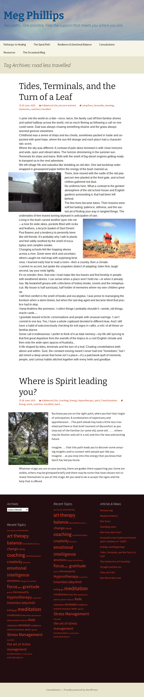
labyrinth (75, 582)
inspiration (83, 577)
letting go (59, 589)
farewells (99, 105)
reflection (70, 599)
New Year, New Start (110, 532)
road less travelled (41, 109)
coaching (62, 534)
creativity (61, 540)
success (57, 619)
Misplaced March (109, 515)
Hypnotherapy (85, 400)
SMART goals (77, 608)
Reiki (78, 599)
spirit (97, 400)
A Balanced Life (50, 105)
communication (79, 535)
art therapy (64, 515)
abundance (58, 510)
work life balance (62, 636)
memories (24, 109)
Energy (73, 400)
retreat (57, 608)
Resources (9, 52)
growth (56, 571)
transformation (61, 633)
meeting (109, 105)
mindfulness (61, 594)
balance (61, 522)
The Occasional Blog (34, 52)
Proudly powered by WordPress (81, 689)
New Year (73, 594)
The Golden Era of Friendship (115, 561)
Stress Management (71, 613)
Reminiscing (106, 510)
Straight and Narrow (110, 567)
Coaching (63, 400)
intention (61, 582)
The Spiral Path (42, 44)
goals (67, 567)
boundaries (74, 522)
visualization (73, 633)
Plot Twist (105, 521)
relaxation (59, 604)
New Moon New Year (110, 577)
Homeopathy (67, 571)
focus (59, 566)
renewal (70, 604)
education (73, 542)
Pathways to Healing (15, 44)
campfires (87, 105)
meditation (76, 588)
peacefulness (83, 595)
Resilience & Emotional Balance (75, 44)
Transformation (109, 400)
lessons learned (67, 105)
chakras (83, 523)
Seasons (66, 608)
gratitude (77, 566)
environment (78, 560)
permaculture (60, 599)
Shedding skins (108, 526)
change (59, 528)
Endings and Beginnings (112, 546)
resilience (82, 604)
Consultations (107, 44)
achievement (69, 509)
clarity (68, 528)
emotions (60, 560)
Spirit (57, 404)
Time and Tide (107, 572)
